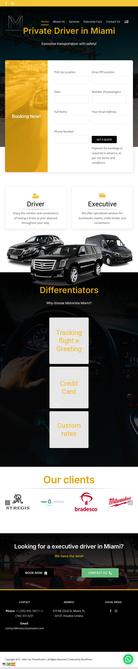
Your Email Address (104, 112)
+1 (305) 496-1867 (27, 611)
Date (57, 92)
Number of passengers (106, 92)
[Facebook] (110, 611)
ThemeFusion (38, 659)
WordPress (86, 659)
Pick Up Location (64, 72)
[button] (7, 502)
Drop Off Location (103, 72)
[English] (126, 21)
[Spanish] (13, 664)
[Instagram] (116, 611)
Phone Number (64, 131)
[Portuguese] (9, 664)
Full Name (60, 112)
